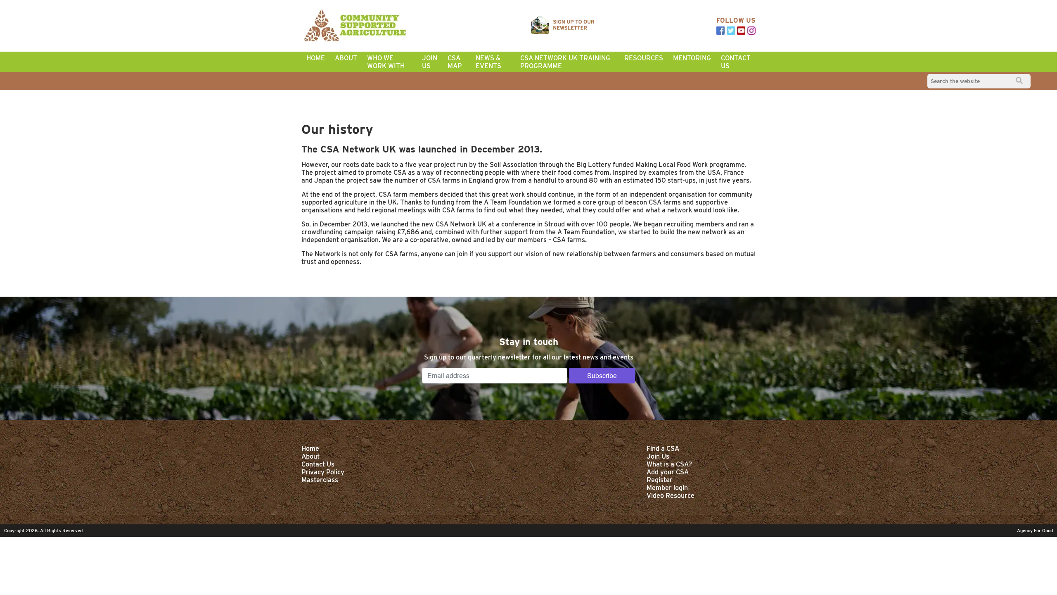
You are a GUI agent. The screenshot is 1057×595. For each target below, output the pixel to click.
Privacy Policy (322, 472)
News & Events (488, 62)
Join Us (429, 62)
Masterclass (319, 480)
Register (660, 480)
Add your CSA (668, 472)
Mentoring (692, 58)
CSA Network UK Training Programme (565, 62)
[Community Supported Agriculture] (355, 25)
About (346, 58)
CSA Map (455, 62)
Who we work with (386, 62)
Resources (643, 58)
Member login (667, 488)
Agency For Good (1035, 530)
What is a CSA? (669, 464)
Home (315, 58)
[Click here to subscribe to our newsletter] (563, 26)
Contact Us (736, 62)
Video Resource (670, 496)
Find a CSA (663, 448)
